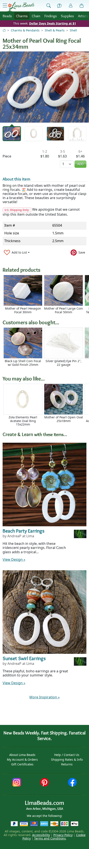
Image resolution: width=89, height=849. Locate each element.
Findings (50, 16)
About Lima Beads (22, 755)
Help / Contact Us (66, 755)
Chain (36, 16)
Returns (67, 764)
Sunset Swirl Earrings (24, 658)
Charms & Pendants (25, 30)
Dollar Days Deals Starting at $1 (52, 23)
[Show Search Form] (48, 5)
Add (80, 164)
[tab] (12, 133)
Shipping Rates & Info (67, 759)
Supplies (67, 16)
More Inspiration (44, 697)
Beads (7, 16)
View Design (14, 559)
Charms (22, 16)
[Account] (70, 5)
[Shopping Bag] (81, 5)
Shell (73, 30)
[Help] (59, 5)
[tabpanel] (44, 87)
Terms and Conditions (50, 838)
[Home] (4, 30)
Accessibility (41, 835)
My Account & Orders (22, 759)
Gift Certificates (22, 764)
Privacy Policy (63, 835)
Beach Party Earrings (23, 531)
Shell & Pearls (55, 30)
